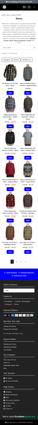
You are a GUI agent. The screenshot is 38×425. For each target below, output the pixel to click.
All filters (26, 60)
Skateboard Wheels (10, 347)
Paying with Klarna (10, 326)
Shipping (8, 392)
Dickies (6, 40)
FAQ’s (7, 397)
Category (6, 60)
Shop (8, 15)
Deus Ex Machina (20, 40)
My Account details (11, 381)
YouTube (18, 301)
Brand (16, 60)
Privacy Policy (10, 403)
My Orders (8, 378)
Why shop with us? (10, 360)
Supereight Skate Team (11, 365)
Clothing (13, 15)
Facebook (8, 301)
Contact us (8, 409)
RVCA (11, 40)
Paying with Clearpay (11, 329)
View (10, 93)
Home (3, 15)
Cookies (8, 406)
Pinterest (8, 304)
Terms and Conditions (12, 400)
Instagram (26, 301)
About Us (7, 362)
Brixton (32, 38)
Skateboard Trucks (10, 344)
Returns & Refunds (11, 395)
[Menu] (34, 7)
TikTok (16, 304)
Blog (5, 368)
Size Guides (7, 350)
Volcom (28, 40)
